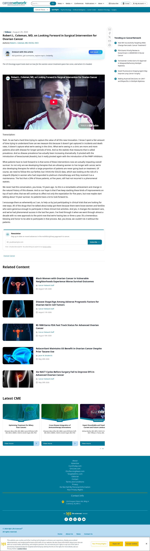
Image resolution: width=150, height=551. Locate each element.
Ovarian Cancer (9, 256)
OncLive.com (75, 468)
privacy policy (47, 247)
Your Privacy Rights (75, 489)
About (75, 460)
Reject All (116, 544)
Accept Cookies (131, 544)
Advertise (75, 463)
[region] (75, 544)
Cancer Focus (40, 10)
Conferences (79, 3)
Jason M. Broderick (45, 355)
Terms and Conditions (75, 482)
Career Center (91, 10)
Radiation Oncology (104, 10)
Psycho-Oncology (66, 10)
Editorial (75, 476)
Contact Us (88, 534)
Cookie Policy (22, 549)
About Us (69, 534)
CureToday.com (75, 466)
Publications (89, 3)
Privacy (75, 484)
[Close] (146, 543)
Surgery (114, 10)
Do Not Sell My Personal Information (75, 487)
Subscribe (93, 242)
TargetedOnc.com (75, 474)
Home (60, 534)
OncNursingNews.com (75, 471)
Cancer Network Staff (46, 285)
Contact (75, 479)
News (60, 3)
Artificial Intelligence (79, 10)
